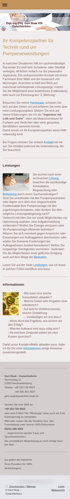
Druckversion (17, 486)
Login (61, 486)
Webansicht (58, 490)
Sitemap (31, 486)
